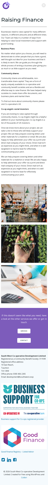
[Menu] (44, 5)
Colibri (24, 477)
